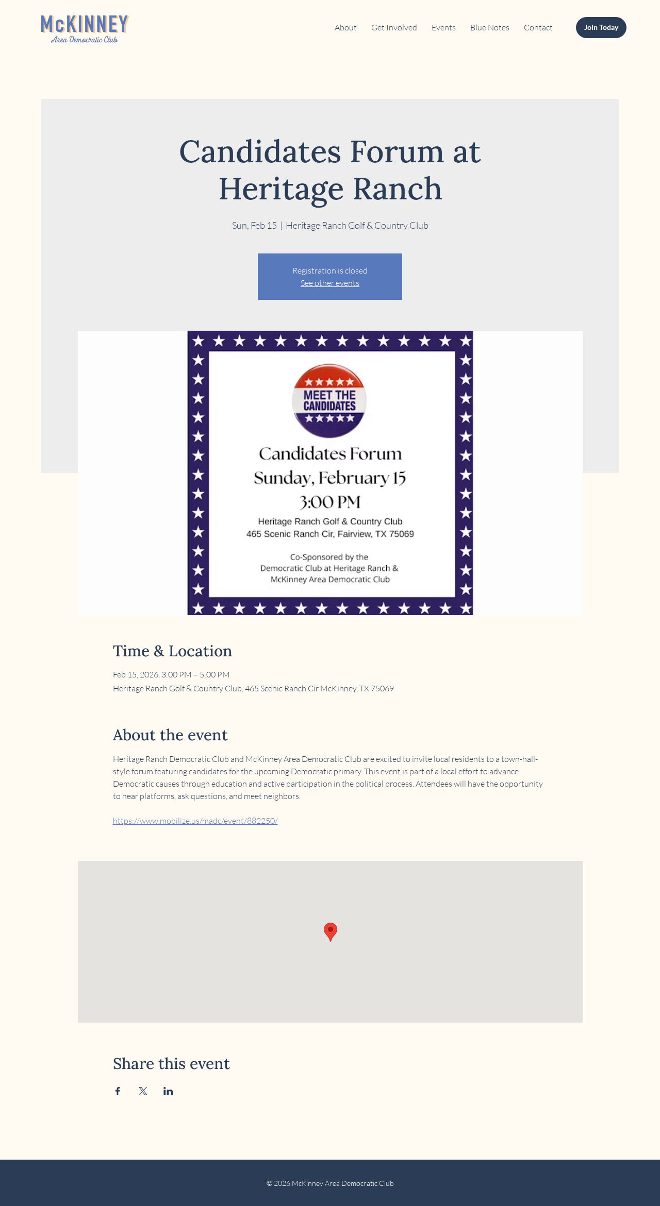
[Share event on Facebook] (118, 1091)
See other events (330, 283)
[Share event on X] (143, 1091)
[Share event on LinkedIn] (168, 1091)
